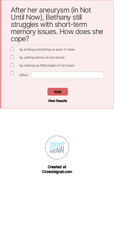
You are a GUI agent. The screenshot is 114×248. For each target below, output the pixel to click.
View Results (57, 101)
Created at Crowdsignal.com (57, 169)
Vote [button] (58, 91)
